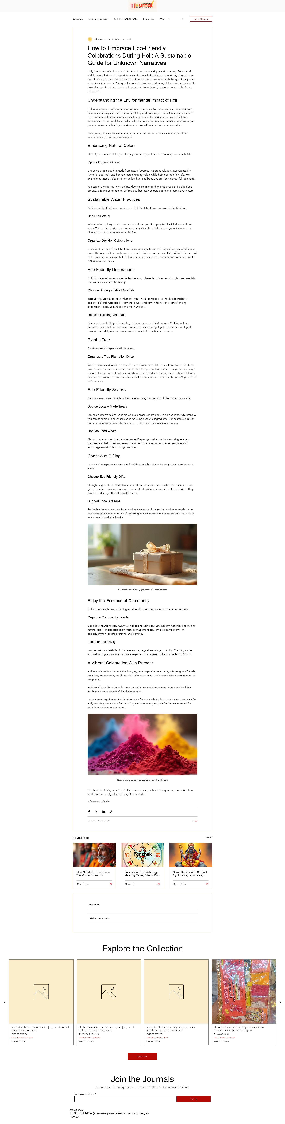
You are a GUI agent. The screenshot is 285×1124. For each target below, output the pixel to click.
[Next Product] (280, 1002)
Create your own (98, 18)
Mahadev (148, 18)
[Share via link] (110, 811)
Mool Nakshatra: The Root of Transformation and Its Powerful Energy (93, 873)
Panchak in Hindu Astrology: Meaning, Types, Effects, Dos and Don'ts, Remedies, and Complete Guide (142, 873)
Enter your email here (84, 1094)
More (163, 18)
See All (209, 837)
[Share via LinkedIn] (103, 811)
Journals (78, 18)
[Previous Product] (5, 1002)
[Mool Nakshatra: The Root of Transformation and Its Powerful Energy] (94, 855)
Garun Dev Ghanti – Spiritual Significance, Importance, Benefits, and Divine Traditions (190, 873)
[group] (142, 1002)
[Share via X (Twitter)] (96, 811)
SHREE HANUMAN (125, 18)
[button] (182, 19)
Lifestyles (105, 801)
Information (93, 801)
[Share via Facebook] (89, 811)
